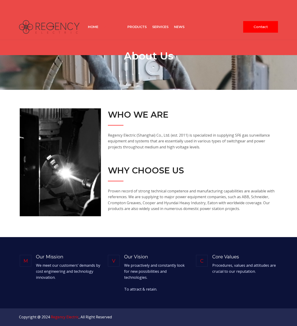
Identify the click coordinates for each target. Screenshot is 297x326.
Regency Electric (65, 317)
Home (93, 27)
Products (137, 27)
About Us (113, 27)
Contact (261, 27)
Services (160, 27)
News (179, 27)
